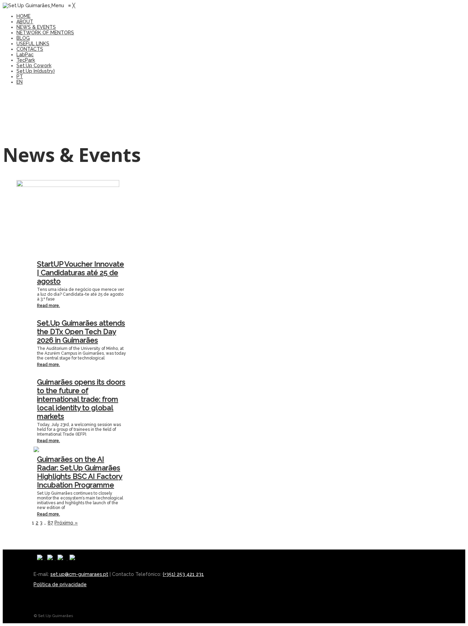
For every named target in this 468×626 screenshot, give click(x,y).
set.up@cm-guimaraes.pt (79, 574)
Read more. (48, 305)
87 (50, 522)
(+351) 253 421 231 (183, 574)
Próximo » (66, 522)
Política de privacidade (60, 584)
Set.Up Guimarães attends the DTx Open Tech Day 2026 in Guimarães (81, 331)
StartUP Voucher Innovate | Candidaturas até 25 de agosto (80, 272)
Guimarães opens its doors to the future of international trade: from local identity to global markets (81, 399)
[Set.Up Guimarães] (27, 5)
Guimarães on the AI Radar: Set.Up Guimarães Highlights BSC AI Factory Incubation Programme (79, 472)
